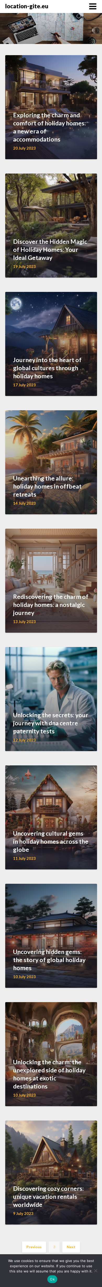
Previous (34, 1247)
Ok (52, 1279)
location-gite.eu (26, 6)
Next (71, 1247)
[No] (95, 1270)
